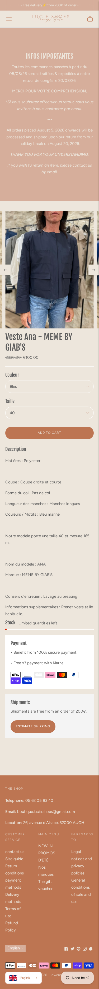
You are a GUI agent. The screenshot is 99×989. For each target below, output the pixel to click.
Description (15, 449)
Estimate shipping (33, 726)
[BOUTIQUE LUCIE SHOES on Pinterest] (79, 949)
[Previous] (5, 270)
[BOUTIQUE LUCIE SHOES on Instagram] (85, 949)
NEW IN (45, 846)
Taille (10, 401)
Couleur (12, 375)
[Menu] (9, 19)
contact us (14, 851)
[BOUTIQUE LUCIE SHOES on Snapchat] (91, 949)
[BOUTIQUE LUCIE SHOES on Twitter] (72, 949)
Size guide (14, 858)
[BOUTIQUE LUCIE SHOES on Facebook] (66, 949)
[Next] (93, 270)
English (13, 948)
